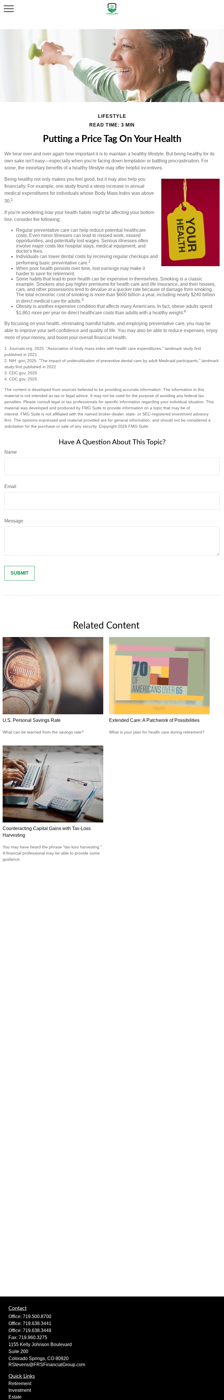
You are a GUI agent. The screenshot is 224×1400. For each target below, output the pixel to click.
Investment (19, 1390)
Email (10, 486)
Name (10, 452)
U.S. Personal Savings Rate (32, 720)
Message (13, 520)
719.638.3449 (37, 1330)
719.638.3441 (37, 1323)
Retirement (19, 1383)
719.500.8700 (37, 1316)
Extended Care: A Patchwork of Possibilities (154, 720)
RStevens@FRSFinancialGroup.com (46, 1364)
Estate (15, 1396)
